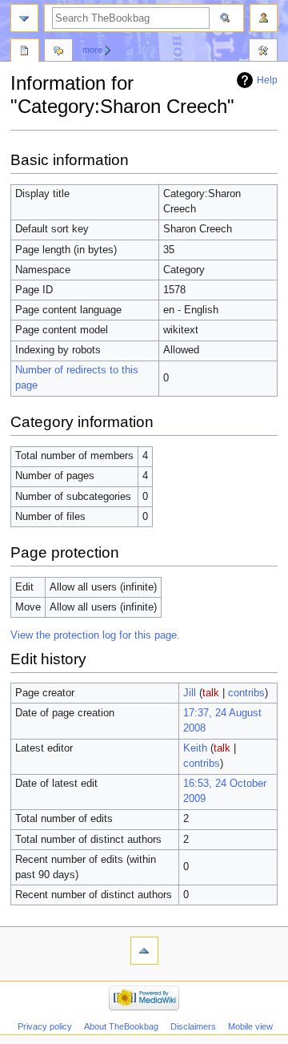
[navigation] (24, 18)
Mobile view (250, 1026)
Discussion (58, 52)
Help (267, 80)
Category (24, 52)
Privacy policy (45, 1026)
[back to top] (144, 951)
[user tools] (264, 18)
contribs (246, 693)
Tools (263, 52)
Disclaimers (193, 1026)
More (92, 49)
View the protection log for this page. (95, 635)
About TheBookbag (121, 1026)
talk (210, 693)
